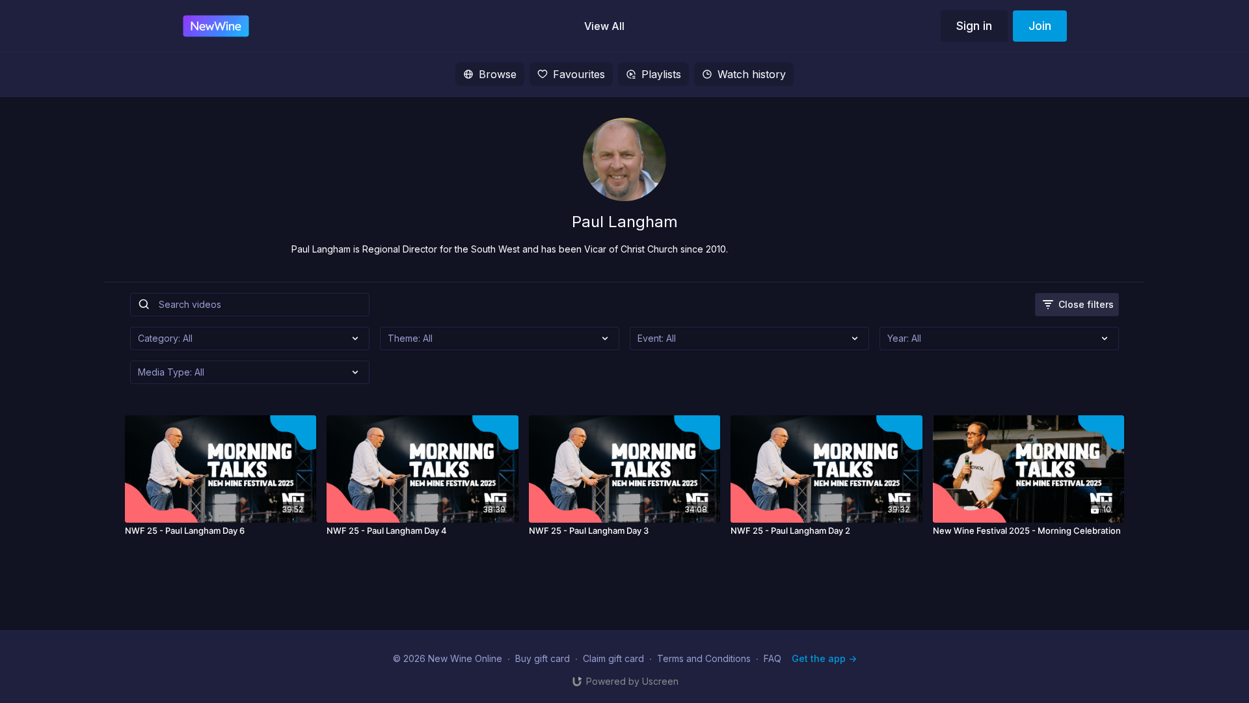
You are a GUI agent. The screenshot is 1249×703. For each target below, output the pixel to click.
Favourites (579, 74)
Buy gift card (542, 658)
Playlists (661, 74)
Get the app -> (824, 658)
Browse (498, 74)
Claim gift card (613, 658)
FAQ (772, 658)
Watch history (752, 74)
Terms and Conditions (704, 658)
